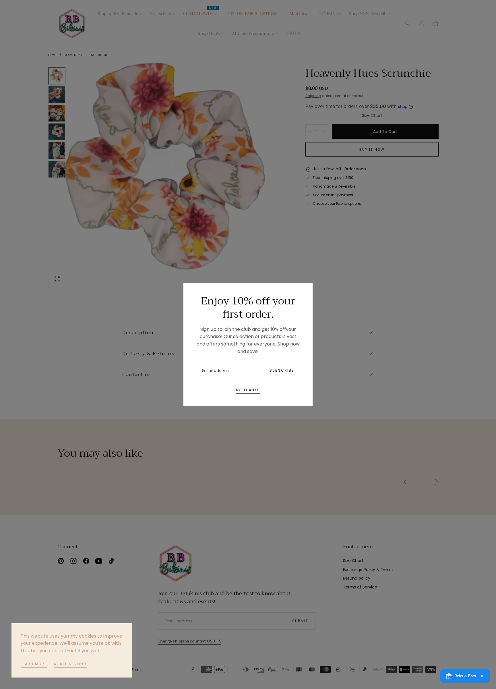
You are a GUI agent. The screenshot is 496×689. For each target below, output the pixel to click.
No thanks (248, 389)
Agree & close (70, 663)
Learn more (34, 663)
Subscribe (282, 370)
